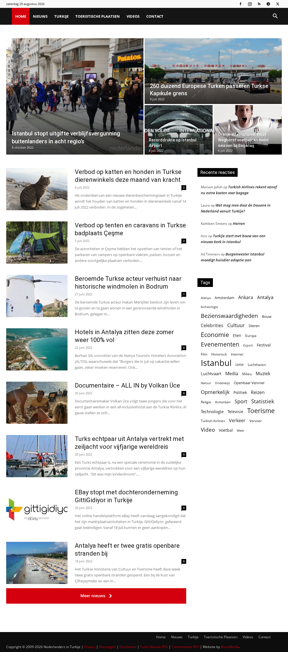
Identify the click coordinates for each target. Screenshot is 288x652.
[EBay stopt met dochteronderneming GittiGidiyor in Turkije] (37, 509)
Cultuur (236, 325)
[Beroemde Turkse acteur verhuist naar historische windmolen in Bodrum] (37, 296)
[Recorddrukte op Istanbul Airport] (179, 130)
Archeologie (209, 307)
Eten (237, 335)
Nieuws (40, 16)
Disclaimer (128, 646)
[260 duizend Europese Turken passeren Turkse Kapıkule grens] (213, 71)
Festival (264, 345)
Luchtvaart (211, 373)
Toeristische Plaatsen (97, 16)
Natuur (206, 383)
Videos (133, 16)
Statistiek (262, 401)
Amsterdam (224, 297)
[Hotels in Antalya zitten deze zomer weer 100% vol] (37, 349)
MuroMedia (230, 646)
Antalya (265, 297)
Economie (215, 335)
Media (231, 374)
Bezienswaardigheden (229, 316)
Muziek (263, 373)
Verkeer (237, 420)
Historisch (219, 354)
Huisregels (107, 646)
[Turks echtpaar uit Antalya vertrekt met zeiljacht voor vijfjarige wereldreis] (37, 456)
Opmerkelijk (215, 392)
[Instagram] (250, 4)
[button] (275, 16)
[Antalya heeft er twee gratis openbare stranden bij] (37, 563)
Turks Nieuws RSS (154, 646)
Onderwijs (222, 383)
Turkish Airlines (213, 420)
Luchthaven (257, 364)
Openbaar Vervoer (249, 382)
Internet (237, 354)
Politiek (240, 392)
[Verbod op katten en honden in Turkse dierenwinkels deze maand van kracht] (37, 189)
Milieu (247, 374)
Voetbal (226, 430)
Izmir (239, 364)
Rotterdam (223, 402)
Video (208, 430)
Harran (239, 223)
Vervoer (255, 420)
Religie (206, 402)
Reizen (258, 392)
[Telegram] (268, 4)
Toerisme (261, 411)
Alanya (206, 298)
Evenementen (220, 344)
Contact (154, 16)
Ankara (245, 297)
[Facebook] (240, 4)
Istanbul (216, 363)
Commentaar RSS (185, 646)
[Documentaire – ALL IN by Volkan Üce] (37, 403)
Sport (241, 401)
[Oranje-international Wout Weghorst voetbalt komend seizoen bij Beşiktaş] (248, 130)
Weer (240, 430)
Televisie (235, 411)
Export (248, 345)
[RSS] (259, 4)
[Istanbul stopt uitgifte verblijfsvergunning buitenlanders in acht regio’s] (74, 96)
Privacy (89, 646)
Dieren (254, 325)
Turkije (61, 16)
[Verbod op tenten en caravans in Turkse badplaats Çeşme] (37, 242)
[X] (277, 4)
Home (20, 16)
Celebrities (212, 326)
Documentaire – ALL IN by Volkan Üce (127, 385)
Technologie (212, 411)
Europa (250, 335)
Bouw (266, 316)
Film (204, 354)
